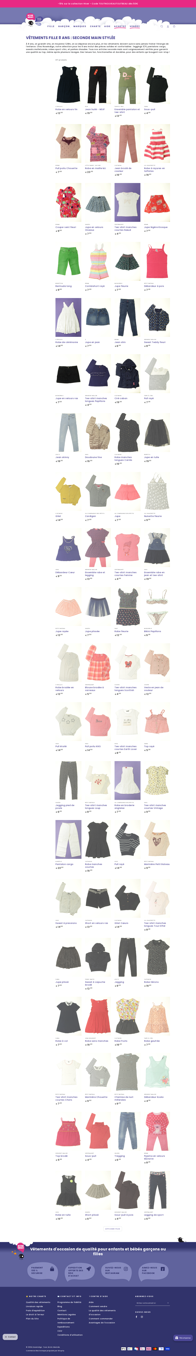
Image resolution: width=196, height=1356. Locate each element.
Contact (62, 1310)
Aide (91, 1302)
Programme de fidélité (69, 1302)
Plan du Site (32, 1318)
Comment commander (101, 1318)
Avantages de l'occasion (102, 1322)
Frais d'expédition (35, 1310)
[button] (162, 26)
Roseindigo (37, 1347)
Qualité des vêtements (38, 1302)
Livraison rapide (34, 1306)
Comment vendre (98, 1306)
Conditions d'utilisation (70, 1335)
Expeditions (63, 1326)
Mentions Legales (66, 1314)
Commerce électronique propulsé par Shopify (45, 1351)
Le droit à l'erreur (35, 1314)
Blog (59, 1306)
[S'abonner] (168, 1303)
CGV (59, 1331)
